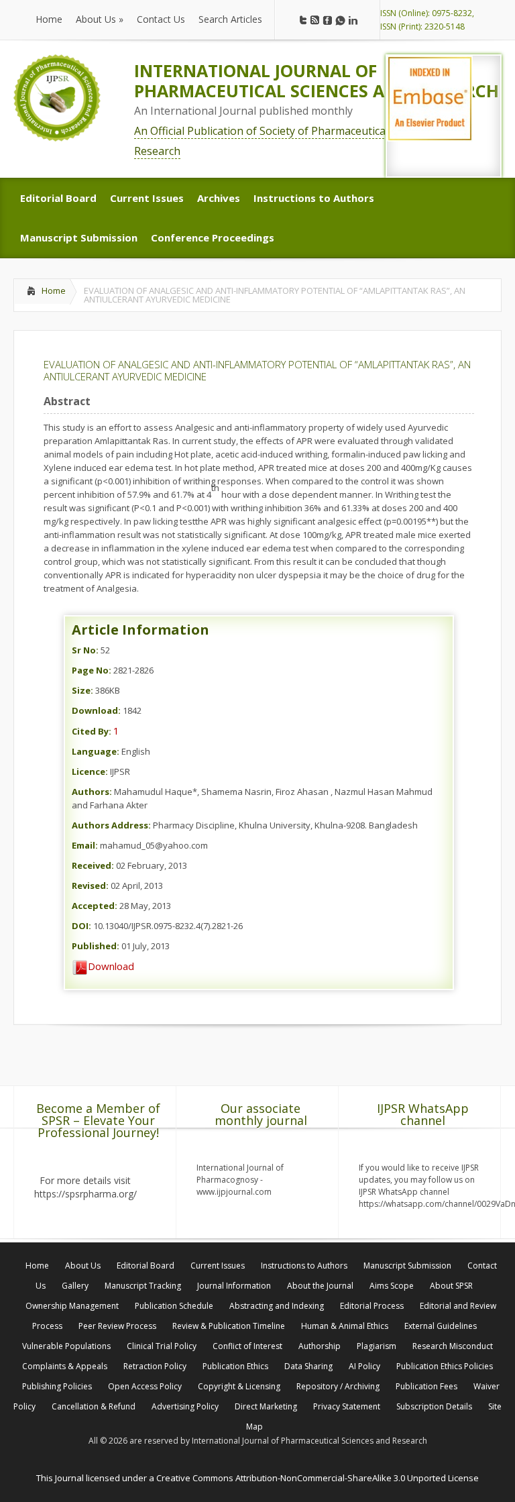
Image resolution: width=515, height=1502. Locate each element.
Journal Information (234, 1285)
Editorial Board (145, 1265)
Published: (95, 946)
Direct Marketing (266, 1406)
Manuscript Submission (407, 1265)
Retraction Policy (154, 1366)
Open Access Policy (145, 1386)
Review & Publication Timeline (228, 1326)
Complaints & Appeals (64, 1366)
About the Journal (320, 1285)
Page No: (91, 670)
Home (54, 290)
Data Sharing (308, 1366)
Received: (93, 865)
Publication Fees (426, 1386)
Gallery (75, 1285)
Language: (95, 751)
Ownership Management (72, 1305)
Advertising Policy (185, 1406)
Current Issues (217, 1265)
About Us (83, 1265)
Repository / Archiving (338, 1386)
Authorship (319, 1346)
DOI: (81, 926)
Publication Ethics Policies (444, 1366)
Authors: (92, 792)
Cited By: (91, 731)
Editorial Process (372, 1305)
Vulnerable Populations (66, 1346)
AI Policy (364, 1366)
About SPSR (451, 1285)
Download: (96, 710)
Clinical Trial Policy (161, 1346)
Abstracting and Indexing (276, 1305)
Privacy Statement (346, 1406)
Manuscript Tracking (143, 1285)
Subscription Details (434, 1406)
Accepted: (94, 906)
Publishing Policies (57, 1386)
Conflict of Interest (247, 1346)
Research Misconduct (452, 1346)
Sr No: (85, 650)
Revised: (90, 885)
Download (111, 966)
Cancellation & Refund (93, 1406)
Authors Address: (111, 825)
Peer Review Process (117, 1326)
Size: (82, 690)
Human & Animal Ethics (344, 1326)
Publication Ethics (235, 1366)
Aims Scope (391, 1285)
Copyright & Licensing (239, 1386)
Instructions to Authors (304, 1265)
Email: (85, 845)
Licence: (90, 771)
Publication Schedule (174, 1305)
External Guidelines (440, 1326)
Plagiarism (376, 1346)
